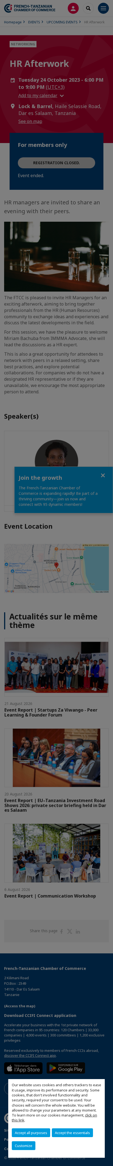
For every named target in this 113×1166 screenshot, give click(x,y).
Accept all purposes (31, 1132)
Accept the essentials (72, 1132)
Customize (23, 1145)
